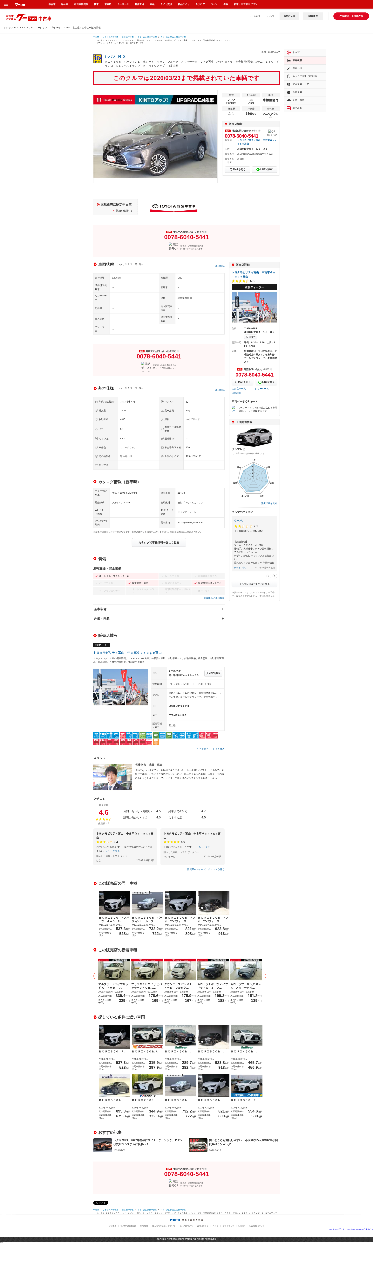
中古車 (96, 37)
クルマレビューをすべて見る (254, 584)
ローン (214, 4)
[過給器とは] (173, 439)
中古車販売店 (81, 4)
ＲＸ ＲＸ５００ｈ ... (211, 1051)
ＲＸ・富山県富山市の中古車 (173, 37)
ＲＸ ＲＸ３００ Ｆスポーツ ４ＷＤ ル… (114, 919)
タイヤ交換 (166, 4)
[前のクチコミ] (268, 576)
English (257, 16)
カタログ (200, 4)
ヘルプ (270, 16)
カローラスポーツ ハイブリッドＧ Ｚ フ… (212, 986)
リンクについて (186, 1226)
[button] (95, 976)
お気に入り (289, 16)
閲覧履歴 (313, 16)
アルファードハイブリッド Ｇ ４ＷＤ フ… (113, 986)
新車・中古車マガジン (245, 4)
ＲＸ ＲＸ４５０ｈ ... (178, 1051)
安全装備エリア (301, 84)
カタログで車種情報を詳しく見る (159, 542)
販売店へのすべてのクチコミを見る (206, 869)
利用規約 (144, 1226)
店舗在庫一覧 (239, 388)
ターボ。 (239, 520)
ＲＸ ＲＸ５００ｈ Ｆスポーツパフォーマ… (180, 919)
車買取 (108, 4)
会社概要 (112, 1226)
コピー (252, 337)
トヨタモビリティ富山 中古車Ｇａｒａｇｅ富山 (127, 652)
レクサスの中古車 (110, 37)
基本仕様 (297, 68)
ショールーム (262, 388)
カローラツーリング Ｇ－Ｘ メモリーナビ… (245, 986)
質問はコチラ (203, 1226)
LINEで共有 (266, 169)
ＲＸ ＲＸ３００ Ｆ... (112, 1051)
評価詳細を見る (269, 503)
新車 (96, 4)
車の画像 (297, 108)
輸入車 (64, 4)
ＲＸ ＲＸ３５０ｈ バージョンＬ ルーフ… (147, 919)
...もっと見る (113, 851)
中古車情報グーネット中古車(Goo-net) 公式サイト (351, 1229)
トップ (296, 52)
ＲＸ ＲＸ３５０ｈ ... (178, 1100)
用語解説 (220, 266)
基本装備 (100, 609)
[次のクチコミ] (275, 576)
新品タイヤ (184, 4)
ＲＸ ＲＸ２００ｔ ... (145, 1100)
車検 (152, 4)
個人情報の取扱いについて (163, 1226)
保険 (225, 4)
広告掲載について (257, 1226)
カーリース (123, 4)
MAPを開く (239, 169)
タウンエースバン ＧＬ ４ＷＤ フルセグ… (179, 986)
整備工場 (139, 4)
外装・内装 (102, 618)
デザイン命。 (240, 567)
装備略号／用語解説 (214, 598)
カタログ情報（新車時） (305, 76)
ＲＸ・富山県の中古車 (147, 37)
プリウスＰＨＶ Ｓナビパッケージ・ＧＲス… (146, 986)
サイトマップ (228, 1226)
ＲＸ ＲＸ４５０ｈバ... (145, 1051)
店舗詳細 (236, 393)
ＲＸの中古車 (128, 37)
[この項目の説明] (259, 131)
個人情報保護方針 (128, 1226)
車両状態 (297, 60)
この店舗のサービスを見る (211, 749)
